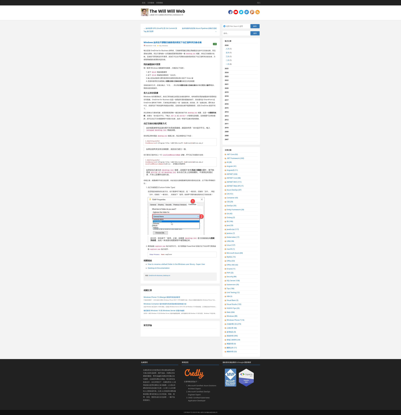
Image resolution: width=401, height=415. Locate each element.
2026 (228, 54)
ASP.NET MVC (234, 182)
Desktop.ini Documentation (159, 268)
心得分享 (232, 328)
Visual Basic (232, 300)
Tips (160, 46)
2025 (226, 68)
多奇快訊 (231, 332)
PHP (230, 273)
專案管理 (231, 344)
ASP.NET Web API (235, 186)
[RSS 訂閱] (257, 12)
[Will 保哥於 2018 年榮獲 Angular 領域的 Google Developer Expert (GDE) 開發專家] (246, 377)
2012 (226, 120)
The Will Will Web (167, 11)
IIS (230, 221)
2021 (226, 84)
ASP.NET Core (234, 178)
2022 (226, 80)
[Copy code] (214, 140)
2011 (226, 124)
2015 (226, 108)
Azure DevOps (234, 190)
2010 (226, 128)
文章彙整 (150, 3)
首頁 (143, 3)
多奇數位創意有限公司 (211, 412)
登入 (259, 3)
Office (231, 261)
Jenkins (231, 233)
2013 (226, 116)
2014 (226, 112)
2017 (226, 100)
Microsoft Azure (235, 253)
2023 (226, 76)
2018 (226, 96)
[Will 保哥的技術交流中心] (230, 12)
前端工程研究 (233, 340)
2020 (226, 88)
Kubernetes (233, 237)
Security (231, 276)
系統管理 (232, 336)
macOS (231, 249)
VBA (229, 296)
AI (229, 162)
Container (232, 198)
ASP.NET (232, 174)
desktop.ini (166, 275)
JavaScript (233, 229)
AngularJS (232, 170)
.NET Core (232, 154)
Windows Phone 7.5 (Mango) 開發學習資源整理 (162, 297)
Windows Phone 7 (235, 320)
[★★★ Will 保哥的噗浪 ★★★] (252, 12)
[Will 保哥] (236, 12)
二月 (227, 60)
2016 (226, 104)
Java (230, 225)
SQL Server (233, 280)
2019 (226, 92)
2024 (226, 72)
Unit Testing (233, 292)
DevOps (231, 205)
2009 (226, 131)
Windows (165, 46)
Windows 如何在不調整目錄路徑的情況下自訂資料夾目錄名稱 (173, 42)
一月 (227, 64)
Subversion (233, 284)
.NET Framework (235, 158)
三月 (227, 56)
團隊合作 (232, 348)
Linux (231, 245)
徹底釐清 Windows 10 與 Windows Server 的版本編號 (164, 310)
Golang (231, 217)
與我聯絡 (159, 3)
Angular (231, 166)
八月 (227, 49)
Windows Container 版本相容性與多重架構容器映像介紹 (165, 304)
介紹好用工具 (234, 324)
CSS (230, 202)
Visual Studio (234, 304)
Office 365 (232, 265)
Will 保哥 (200, 412)
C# (230, 194)
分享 (215, 44)
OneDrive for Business (156, 275)
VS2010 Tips (233, 308)
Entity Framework (235, 209)
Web (231, 312)
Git (229, 213)
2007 (226, 139)
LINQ (230, 241)
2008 (226, 135)
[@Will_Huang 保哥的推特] (241, 12)
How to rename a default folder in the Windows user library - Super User (176, 264)
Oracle (231, 269)
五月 (227, 52)
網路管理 (232, 351)
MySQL (231, 257)
